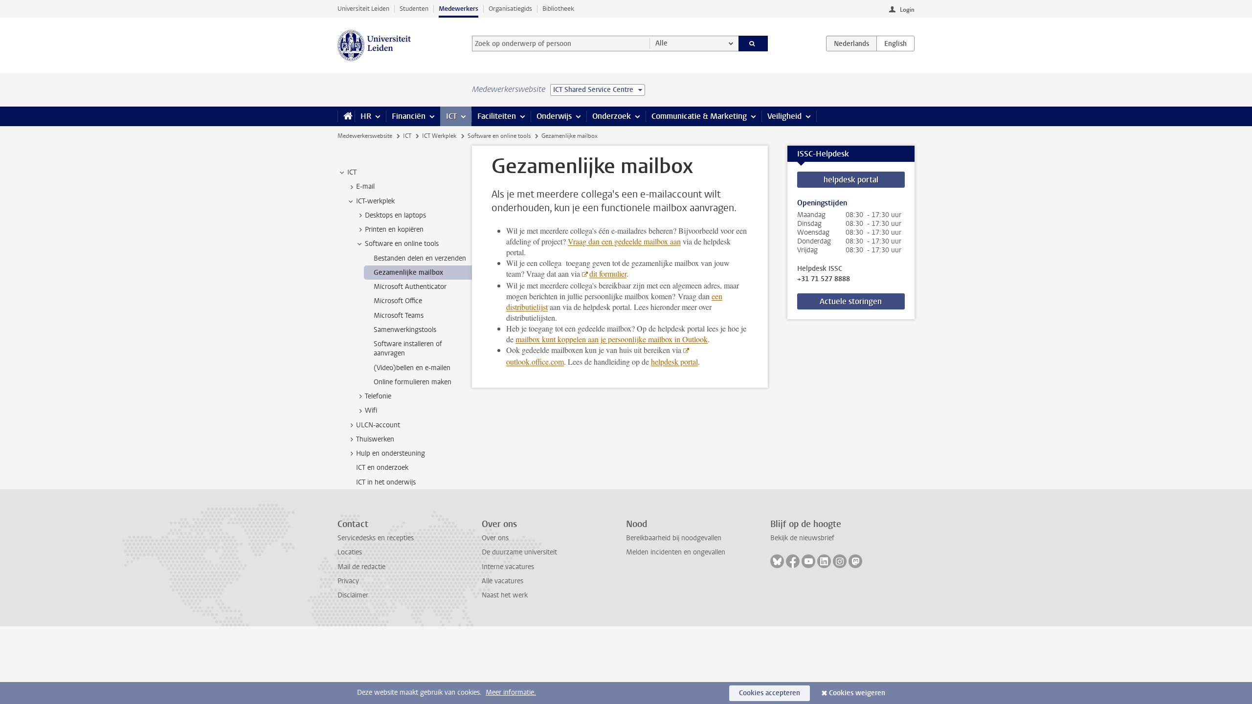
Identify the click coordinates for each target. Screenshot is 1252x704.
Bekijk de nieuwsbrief (802, 538)
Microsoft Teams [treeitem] (399, 315)
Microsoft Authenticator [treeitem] (410, 286)
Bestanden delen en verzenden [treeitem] (420, 258)
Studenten (414, 8)
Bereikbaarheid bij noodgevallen (673, 538)
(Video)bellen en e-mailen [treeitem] (412, 368)
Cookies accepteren (769, 693)
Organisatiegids (510, 8)
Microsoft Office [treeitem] (398, 301)
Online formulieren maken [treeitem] (412, 382)
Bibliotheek (558, 8)
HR (365, 116)
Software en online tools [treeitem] (402, 243)
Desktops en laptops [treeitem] (395, 215)
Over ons (495, 538)
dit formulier (607, 273)
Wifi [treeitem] (371, 410)
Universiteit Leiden (363, 8)
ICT (451, 116)
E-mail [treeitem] (365, 186)
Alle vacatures (502, 581)
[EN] (895, 43)
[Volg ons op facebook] (793, 561)
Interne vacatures (508, 567)
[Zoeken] (753, 43)
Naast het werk (505, 595)
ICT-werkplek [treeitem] (375, 201)
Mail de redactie (361, 567)
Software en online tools (499, 136)
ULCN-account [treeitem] (378, 425)
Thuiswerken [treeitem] (375, 439)
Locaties (349, 552)
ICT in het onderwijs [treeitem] (386, 482)
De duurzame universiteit (519, 552)
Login (907, 10)
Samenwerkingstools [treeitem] (405, 329)
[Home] (346, 116)
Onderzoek (611, 116)
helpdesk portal (674, 361)
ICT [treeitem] (352, 172)
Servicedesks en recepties (375, 538)
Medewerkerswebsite (364, 136)
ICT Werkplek (439, 136)
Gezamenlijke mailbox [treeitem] (408, 272)
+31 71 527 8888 (823, 279)
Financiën (408, 116)
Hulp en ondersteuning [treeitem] (390, 453)
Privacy (348, 581)
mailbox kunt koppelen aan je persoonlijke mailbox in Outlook (611, 339)
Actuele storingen (851, 301)
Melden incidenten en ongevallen (675, 552)
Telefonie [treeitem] (378, 396)
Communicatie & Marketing (699, 116)
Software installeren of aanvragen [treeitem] (408, 348)
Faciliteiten (496, 116)
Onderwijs (554, 116)
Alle (661, 43)
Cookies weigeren (857, 693)
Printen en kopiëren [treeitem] (394, 229)
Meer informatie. (511, 692)
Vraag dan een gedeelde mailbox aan (624, 241)
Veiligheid (784, 116)
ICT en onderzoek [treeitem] (382, 467)
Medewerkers (458, 8)
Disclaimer (352, 595)
